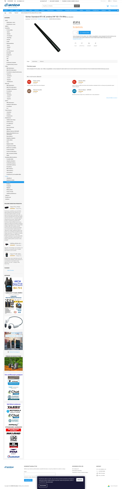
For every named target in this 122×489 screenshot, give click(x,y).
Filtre (8, 142)
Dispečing (9, 37)
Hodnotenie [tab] (34, 61)
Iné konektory (10, 172)
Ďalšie (8, 155)
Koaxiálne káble (10, 159)
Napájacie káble (10, 144)
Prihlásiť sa (28, 480)
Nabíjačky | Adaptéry (11, 138)
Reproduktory (10, 136)
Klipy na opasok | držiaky (12, 153)
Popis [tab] (28, 61)
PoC (7, 108)
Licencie (8, 77)
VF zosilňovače (10, 123)
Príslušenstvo (10, 81)
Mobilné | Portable (10, 180)
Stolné (8, 49)
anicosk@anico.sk (102, 469)
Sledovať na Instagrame (15, 352)
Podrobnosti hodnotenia (43, 19)
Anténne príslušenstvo (11, 193)
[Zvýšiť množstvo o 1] (78, 32)
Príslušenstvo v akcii (11, 24)
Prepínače (9, 186)
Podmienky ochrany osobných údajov (70, 1)
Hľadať (77, 5)
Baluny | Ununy (10, 189)
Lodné (8, 41)
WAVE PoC (9, 93)
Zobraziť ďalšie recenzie (111, 98)
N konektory (9, 167)
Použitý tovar (8, 197)
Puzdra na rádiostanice (11, 151)
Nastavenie (43, 485)
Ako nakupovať (43, 1)
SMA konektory (10, 170)
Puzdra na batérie (10, 149)
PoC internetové (10, 51)
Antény (6, 176)
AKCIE (6, 20)
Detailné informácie (77, 39)
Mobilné (8, 34)
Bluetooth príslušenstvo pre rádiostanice (13, 133)
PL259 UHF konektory (11, 163)
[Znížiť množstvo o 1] (78, 33)
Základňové (9, 178)
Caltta (6, 66)
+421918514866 (101, 471)
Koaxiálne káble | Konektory (11, 157)
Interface (9, 125)
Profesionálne (10, 30)
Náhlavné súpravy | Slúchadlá (13, 131)
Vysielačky (7, 28)
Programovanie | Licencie (12, 64)
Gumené (8, 182)
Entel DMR (9, 53)
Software (9, 114)
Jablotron (7, 195)
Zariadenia (9, 76)
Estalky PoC (9, 55)
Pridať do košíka (85, 32)
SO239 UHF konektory (11, 165)
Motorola (7, 83)
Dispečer (9, 79)
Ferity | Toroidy (10, 191)
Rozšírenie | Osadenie (11, 62)
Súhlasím (79, 480)
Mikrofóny (9, 129)
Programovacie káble (11, 146)
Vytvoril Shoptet (114, 486)
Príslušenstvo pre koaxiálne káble (14, 174)
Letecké (8, 39)
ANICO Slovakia (10, 270)
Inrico (8, 56)
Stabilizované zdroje (11, 120)
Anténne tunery (10, 121)
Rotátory (8, 184)
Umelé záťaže (10, 140)
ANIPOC (6, 26)
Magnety (8, 187)
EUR (109, 1)
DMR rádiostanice (10, 68)
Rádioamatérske (10, 43)
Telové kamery (8, 110)
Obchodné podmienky (54, 1)
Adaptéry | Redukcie (11, 161)
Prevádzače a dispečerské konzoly (14, 72)
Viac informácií (49, 482)
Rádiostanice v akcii (11, 22)
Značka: (55, 19)
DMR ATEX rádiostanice (11, 70)
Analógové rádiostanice (12, 89)
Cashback (7, 199)
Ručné (8, 32)
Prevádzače (9, 36)
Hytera (6, 100)
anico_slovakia (101, 475)
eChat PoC (9, 74)
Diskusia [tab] (42, 61)
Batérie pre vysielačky (11, 147)
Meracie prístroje (10, 127)
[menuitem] (6, 10)
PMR (7, 60)
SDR (7, 58)
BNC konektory (10, 168)
